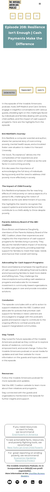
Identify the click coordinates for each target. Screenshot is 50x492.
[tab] (9, 93)
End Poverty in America (25, 434)
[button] (40, 5)
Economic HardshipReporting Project (25, 459)
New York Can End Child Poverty (25, 447)
